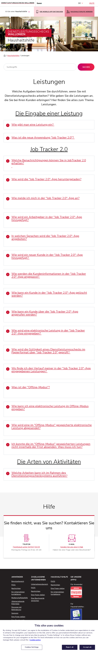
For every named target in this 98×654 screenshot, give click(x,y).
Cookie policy (35, 640)
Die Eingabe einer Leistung (49, 113)
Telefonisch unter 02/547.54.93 (26, 547)
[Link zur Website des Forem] (38, 3)
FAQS (33, 588)
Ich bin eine (16, 11)
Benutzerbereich (17, 581)
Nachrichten (16, 588)
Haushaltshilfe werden (82, 12)
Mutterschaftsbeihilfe (19, 598)
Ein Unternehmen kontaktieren (18, 593)
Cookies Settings (31, 647)
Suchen (86, 67)
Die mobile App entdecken (51, 12)
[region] (49, 637)
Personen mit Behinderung (16, 608)
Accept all (87, 647)
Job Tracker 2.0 (49, 149)
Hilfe (91, 3)
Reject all (69, 647)
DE (79, 3)
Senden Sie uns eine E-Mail (71, 547)
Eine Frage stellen (18, 617)
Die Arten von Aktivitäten (49, 461)
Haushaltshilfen (13, 55)
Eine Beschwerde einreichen (37, 599)
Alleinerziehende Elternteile (17, 602)
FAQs (13, 585)
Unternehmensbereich (39, 584)
